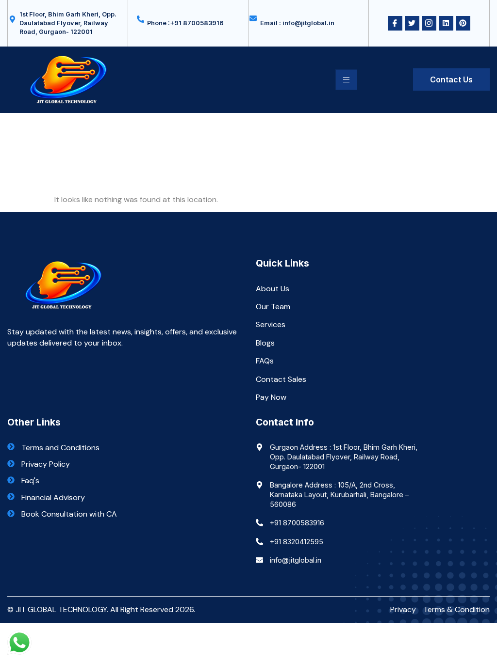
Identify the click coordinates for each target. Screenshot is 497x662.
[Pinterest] (463, 23)
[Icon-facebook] (395, 23)
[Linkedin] (446, 23)
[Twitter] (412, 23)
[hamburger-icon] (346, 79)
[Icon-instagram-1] (429, 23)
